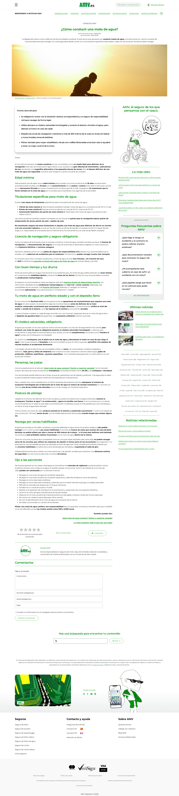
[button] (141, 242)
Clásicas (135, 385)
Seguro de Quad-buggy (25, 733)
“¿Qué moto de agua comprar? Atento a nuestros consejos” (69, 368)
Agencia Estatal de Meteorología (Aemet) (82, 282)
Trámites (136, 370)
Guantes (157, 406)
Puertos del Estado (51, 287)
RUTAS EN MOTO (120, 14)
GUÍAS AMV (134, 14)
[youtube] (91, 694)
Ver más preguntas (141, 295)
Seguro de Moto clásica (24, 737)
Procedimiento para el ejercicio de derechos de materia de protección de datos (61, 780)
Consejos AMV (30, 98)
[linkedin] (95, 694)
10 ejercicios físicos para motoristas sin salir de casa (139, 436)
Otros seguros (21, 754)
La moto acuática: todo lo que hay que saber (93, 523)
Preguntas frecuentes (76, 725)
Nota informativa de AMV (84, 785)
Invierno (146, 380)
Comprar (127, 380)
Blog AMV (122, 733)
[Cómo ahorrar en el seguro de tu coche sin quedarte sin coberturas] (125, 315)
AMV (160, 391)
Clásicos (124, 375)
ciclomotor (155, 385)
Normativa (158, 396)
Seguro (155, 359)
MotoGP (156, 354)
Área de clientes (157, 5)
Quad (129, 391)
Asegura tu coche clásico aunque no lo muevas (137, 426)
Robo (145, 411)
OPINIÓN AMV (104, 14)
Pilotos (156, 380)
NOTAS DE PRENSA (149, 14)
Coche (134, 354)
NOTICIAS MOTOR (88, 14)
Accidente (151, 391)
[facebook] (87, 694)
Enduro (130, 401)
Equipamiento (128, 365)
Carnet (146, 370)
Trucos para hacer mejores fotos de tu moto (136, 449)
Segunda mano (126, 396)
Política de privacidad (95, 775)
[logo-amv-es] (86, 3)
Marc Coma (139, 391)
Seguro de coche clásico (25, 750)
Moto (125, 354)
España (137, 380)
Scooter (125, 385)
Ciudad (145, 385)
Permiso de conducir (130, 406)
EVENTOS (75, 14)
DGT (138, 411)
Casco (146, 375)
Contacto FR (72, 733)
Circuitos (129, 411)
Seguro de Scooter (22, 729)
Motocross (156, 375)
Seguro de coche (22, 745)
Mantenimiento (154, 365)
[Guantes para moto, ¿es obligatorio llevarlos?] (125, 341)
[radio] (21, 530)
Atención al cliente (74, 737)
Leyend (148, 396)
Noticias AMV (19, 98)
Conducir (141, 365)
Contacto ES (72, 729)
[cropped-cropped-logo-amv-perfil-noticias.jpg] (26, 547)
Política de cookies (66, 775)
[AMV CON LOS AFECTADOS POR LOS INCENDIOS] (125, 328)
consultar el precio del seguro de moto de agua (54, 261)
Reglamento (143, 359)
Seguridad (145, 354)
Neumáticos (146, 406)
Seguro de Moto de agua (25, 741)
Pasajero (152, 401)
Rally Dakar (157, 370)
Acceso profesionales (127, 737)
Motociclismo (130, 359)
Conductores (141, 401)
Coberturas (136, 375)
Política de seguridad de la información (120, 780)
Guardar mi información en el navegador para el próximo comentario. (45, 612)
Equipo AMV (45, 548)
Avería (153, 411)
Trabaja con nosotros (126, 729)
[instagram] (84, 694)
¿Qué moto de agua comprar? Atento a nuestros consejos (87, 518)
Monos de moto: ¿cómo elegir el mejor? (134, 431)
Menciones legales (39, 775)
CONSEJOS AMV (61, 14)
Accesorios (125, 370)
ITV (122, 391)
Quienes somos (124, 725)
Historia (138, 396)
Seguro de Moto (21, 725)
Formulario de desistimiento (126, 775)
